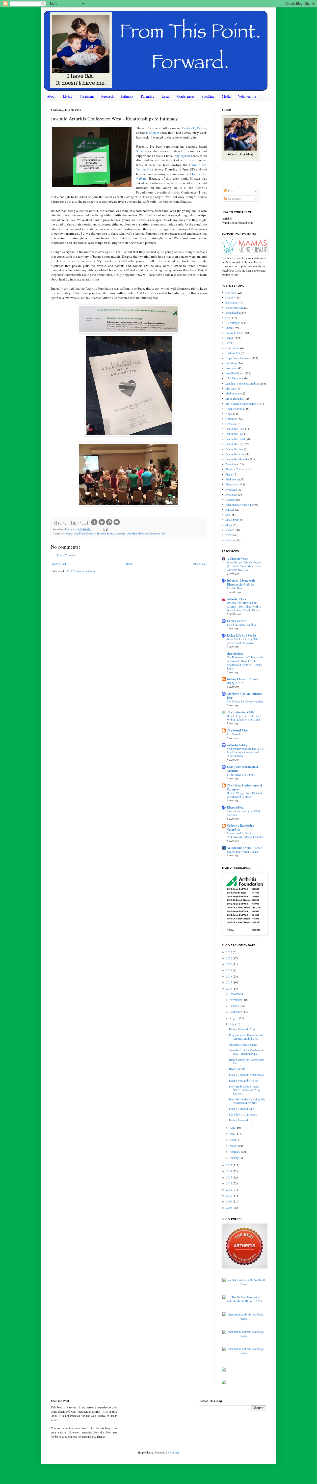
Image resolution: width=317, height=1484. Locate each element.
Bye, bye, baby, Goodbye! (242, 624)
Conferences (185, 96)
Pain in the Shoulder (237, 459)
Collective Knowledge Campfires (240, 827)
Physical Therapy (235, 469)
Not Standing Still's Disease (244, 848)
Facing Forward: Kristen (243, 1080)
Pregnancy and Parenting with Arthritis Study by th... (246, 1036)
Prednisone (231, 479)
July (232, 1024)
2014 (229, 1171)
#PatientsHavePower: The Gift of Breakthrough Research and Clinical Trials (245, 752)
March (234, 1146)
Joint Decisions (234, 378)
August (234, 1018)
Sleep (228, 525)
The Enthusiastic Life (240, 712)
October (235, 1006)
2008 (229, 1207)
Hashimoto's (232, 353)
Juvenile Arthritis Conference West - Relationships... (246, 1052)
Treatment (87, 96)
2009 (229, 1201)
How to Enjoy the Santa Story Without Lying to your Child (244, 718)
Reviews (230, 500)
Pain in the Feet (234, 434)
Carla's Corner (236, 621)
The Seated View (237, 730)
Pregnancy (231, 484)
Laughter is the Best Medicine (131, 533)
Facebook (188, 128)
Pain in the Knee (235, 454)
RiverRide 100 (237, 1069)
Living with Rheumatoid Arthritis (242, 769)
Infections (231, 363)
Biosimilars (232, 302)
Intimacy (127, 96)
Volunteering (247, 96)
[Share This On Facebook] (94, 525)
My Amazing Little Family (241, 403)
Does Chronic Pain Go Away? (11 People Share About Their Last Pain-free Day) (244, 566)
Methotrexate (233, 393)
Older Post (199, 564)
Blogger (174, 1452)
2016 (229, 988)
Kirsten (141, 151)
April (233, 1140)
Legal (166, 96)
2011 (229, 1189)
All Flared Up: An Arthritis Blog (244, 696)
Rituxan (230, 509)
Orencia (230, 424)
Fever (228, 343)
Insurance (231, 368)
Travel (229, 535)
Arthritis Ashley (237, 745)
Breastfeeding (233, 312)
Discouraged (232, 323)
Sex (163, 533)
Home (129, 564)
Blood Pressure (234, 307)
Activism (66, 533)
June (233, 1127)
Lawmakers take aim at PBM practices (243, 813)
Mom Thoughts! (235, 398)
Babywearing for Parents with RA (246, 1061)
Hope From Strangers (84, 533)
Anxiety (230, 297)
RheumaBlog (235, 807)
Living (67, 96)
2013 (229, 1177)
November (236, 1000)
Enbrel (229, 328)
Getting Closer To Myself (242, 679)
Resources (231, 494)
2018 (229, 976)
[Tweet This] (102, 525)
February (235, 1151)
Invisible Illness (105, 533)
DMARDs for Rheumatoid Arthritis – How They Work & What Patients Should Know (244, 606)
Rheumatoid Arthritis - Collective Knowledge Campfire (245, 835)
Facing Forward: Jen (241, 1120)
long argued (182, 155)
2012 (229, 1183)
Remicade (231, 489)
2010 (229, 1195)
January (234, 1158)
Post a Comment (66, 555)
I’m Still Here (234, 588)
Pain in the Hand (235, 439)
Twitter (201, 128)
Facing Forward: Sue (241, 1109)
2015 (229, 1165)
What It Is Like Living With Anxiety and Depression (243, 641)
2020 (229, 964)
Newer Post (59, 564)
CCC (228, 318)
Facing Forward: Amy (242, 1029)
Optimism (154, 533)
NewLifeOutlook (235, 409)
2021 (229, 958)
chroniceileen (235, 653)
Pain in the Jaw (234, 449)
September (236, 1012)
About (51, 96)
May (233, 1133)
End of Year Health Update (242, 851)
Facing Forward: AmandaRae (246, 1075)
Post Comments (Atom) (81, 571)
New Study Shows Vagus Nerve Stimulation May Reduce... (244, 1089)
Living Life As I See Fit (241, 635)
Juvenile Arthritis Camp (243, 1044)
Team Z (229, 530)
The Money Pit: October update (245, 701)
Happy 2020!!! (235, 683)
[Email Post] (105, 529)
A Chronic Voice (237, 559)
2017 (229, 982)
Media (226, 96)
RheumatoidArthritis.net (239, 504)
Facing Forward (234, 333)
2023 (229, 952)
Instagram (152, 132)
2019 (229, 970)
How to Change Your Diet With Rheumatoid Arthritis (245, 795)
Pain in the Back (234, 429)
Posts (231, 191)
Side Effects (232, 520)
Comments (234, 198)
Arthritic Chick (236, 599)
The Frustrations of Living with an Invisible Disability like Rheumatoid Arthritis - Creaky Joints (245, 662)
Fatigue (229, 338)
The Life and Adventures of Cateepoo (244, 787)
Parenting (147, 96)
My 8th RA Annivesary (243, 1114)
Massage (230, 388)
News (228, 414)
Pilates (229, 474)
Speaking (208, 96)
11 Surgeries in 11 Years (241, 774)
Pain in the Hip (234, 444)
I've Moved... (234, 734)
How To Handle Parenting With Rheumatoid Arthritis (247, 1101)
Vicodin (230, 540)
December (236, 994)
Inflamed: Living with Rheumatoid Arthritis (241, 582)
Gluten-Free (232, 348)
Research (107, 96)
